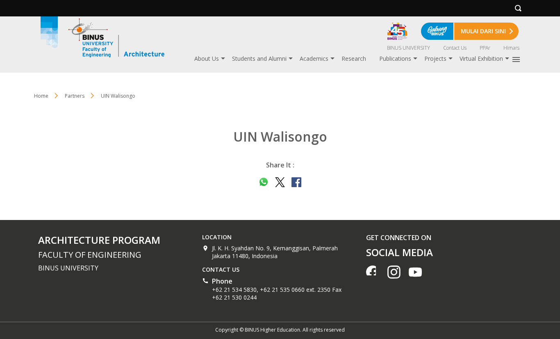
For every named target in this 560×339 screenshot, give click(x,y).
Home (41, 95)
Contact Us (455, 47)
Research (353, 58)
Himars (511, 47)
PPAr (485, 47)
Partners (74, 95)
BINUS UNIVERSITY (408, 47)
